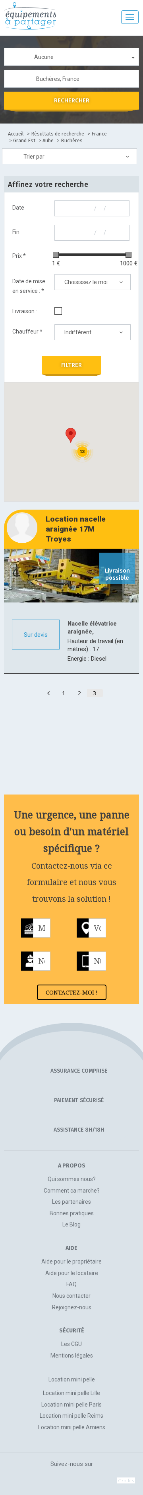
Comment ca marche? (72, 1190)
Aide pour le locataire (71, 1273)
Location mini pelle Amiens (71, 1427)
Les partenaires (71, 1202)
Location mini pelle (71, 1379)
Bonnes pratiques (72, 1213)
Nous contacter (71, 1296)
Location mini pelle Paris (71, 1404)
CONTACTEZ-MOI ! (72, 992)
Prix (19, 256)
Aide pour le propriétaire (71, 1261)
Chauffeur (27, 331)
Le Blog (71, 1224)
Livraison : (24, 311)
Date (18, 207)
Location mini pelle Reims (71, 1416)
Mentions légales (71, 1355)
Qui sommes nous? (72, 1179)
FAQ (71, 1284)
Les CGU (71, 1344)
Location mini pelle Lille (71, 1393)
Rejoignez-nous (71, 1307)
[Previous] (48, 693)
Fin (15, 232)
